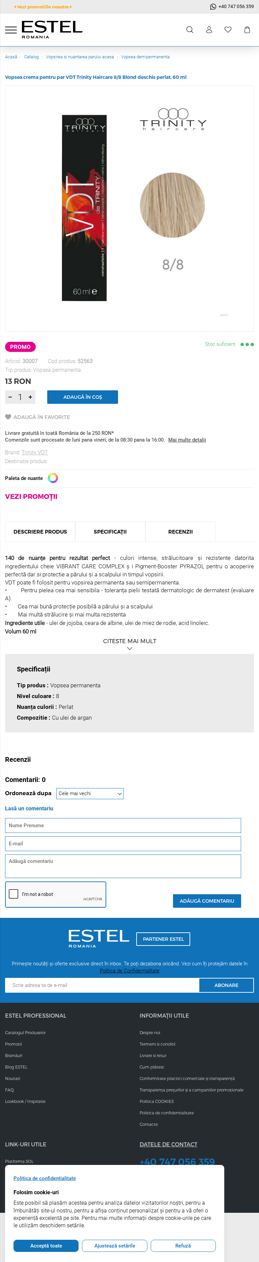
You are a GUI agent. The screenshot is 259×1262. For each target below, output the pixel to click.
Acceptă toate (46, 1246)
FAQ (9, 1089)
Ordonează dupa (29, 793)
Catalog (31, 56)
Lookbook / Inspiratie (25, 1101)
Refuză (183, 1246)
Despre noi (150, 1032)
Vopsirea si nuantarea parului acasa (80, 56)
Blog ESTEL (16, 1066)
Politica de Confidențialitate (130, 971)
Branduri (13, 1055)
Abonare (226, 985)
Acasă (11, 56)
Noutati (12, 1078)
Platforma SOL (19, 1161)
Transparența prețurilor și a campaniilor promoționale (191, 1089)
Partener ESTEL (163, 939)
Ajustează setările (114, 1246)
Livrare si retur (153, 1055)
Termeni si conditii (157, 1044)
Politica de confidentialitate (167, 1112)
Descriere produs (40, 532)
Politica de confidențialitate (44, 1178)
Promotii (13, 1044)
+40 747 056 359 (177, 1162)
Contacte (149, 1124)
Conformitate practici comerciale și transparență (187, 1078)
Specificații (110, 532)
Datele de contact (168, 1144)
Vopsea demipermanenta (145, 56)
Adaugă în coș (82, 397)
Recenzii (180, 532)
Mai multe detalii (187, 440)
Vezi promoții (31, 496)
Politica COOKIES (157, 1101)
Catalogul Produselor (25, 1032)
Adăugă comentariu (207, 901)
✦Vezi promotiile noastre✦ (43, 6)
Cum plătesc (152, 1066)
